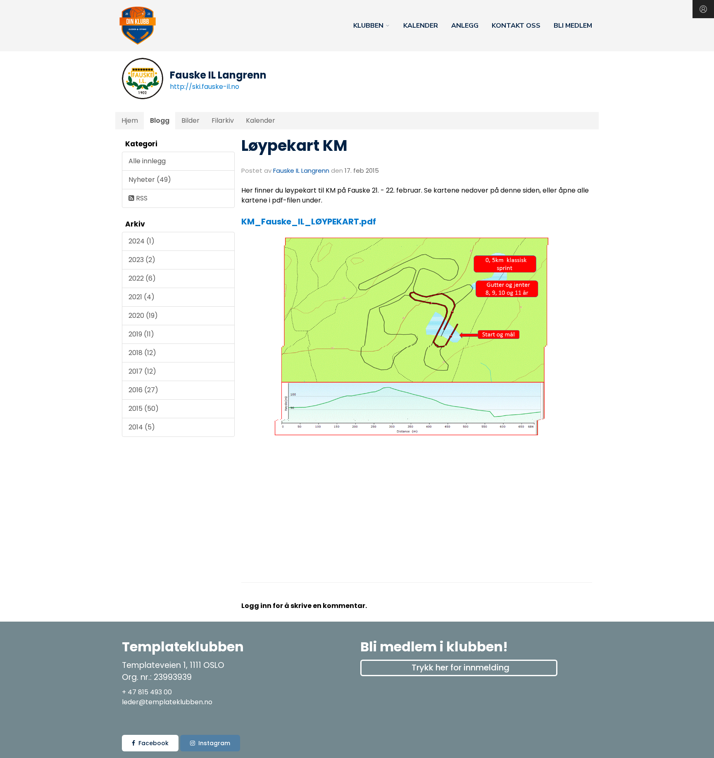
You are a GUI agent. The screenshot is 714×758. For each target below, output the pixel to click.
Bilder (190, 120)
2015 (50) (144, 408)
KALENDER (420, 25)
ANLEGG (464, 25)
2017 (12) (142, 371)
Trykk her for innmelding (460, 667)
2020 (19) (143, 315)
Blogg (159, 120)
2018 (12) (142, 353)
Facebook (153, 743)
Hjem (129, 120)
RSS (141, 198)
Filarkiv (223, 120)
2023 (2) (142, 260)
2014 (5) (142, 427)
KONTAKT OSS (516, 25)
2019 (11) (141, 334)
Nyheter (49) (150, 179)
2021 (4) (142, 297)
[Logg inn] (703, 9)
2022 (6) (142, 278)
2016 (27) (143, 390)
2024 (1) (142, 241)
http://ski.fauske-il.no (204, 86)
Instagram (214, 743)
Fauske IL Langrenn (301, 170)
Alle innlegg (147, 161)
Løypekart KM (294, 145)
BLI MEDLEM (573, 25)
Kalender (260, 120)
